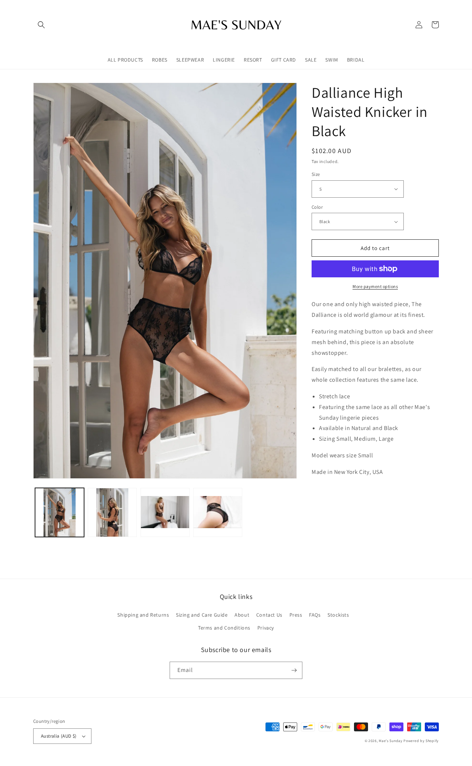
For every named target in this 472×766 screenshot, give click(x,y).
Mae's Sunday (390, 740)
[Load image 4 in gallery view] (217, 512)
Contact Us (269, 614)
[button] (41, 25)
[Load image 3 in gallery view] (165, 512)
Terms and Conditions (224, 627)
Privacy (265, 627)
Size (316, 174)
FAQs (314, 614)
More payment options (375, 286)
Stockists (338, 614)
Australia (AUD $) (59, 736)
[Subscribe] (294, 670)
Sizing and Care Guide (202, 614)
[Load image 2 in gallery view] (112, 512)
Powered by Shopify (421, 740)
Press (295, 614)
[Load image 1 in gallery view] (59, 512)
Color (317, 207)
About (242, 614)
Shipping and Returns (143, 614)
